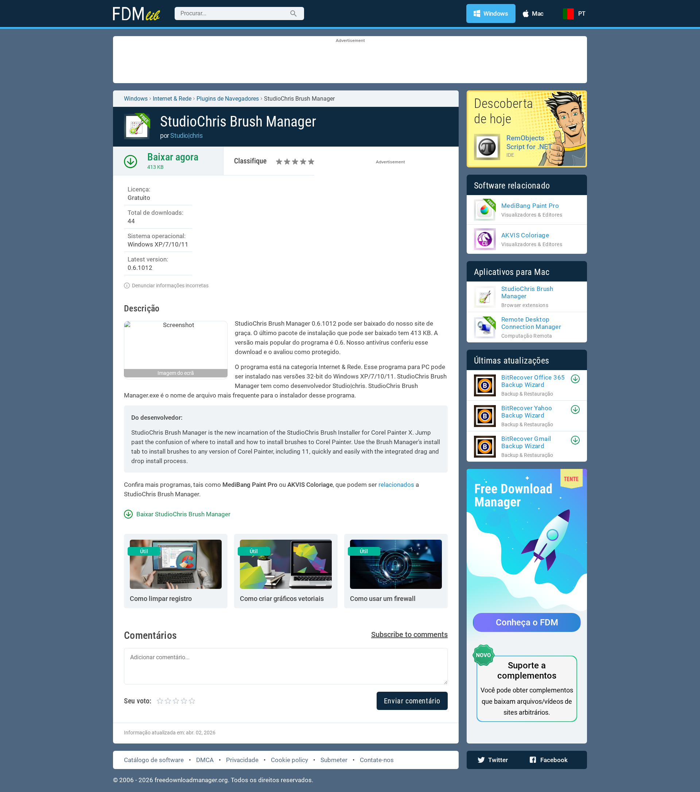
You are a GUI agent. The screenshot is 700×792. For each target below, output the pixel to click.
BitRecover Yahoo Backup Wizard (526, 411)
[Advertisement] (350, 60)
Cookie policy (289, 760)
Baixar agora (172, 157)
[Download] (575, 378)
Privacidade (242, 760)
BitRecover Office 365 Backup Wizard (533, 381)
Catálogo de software (154, 760)
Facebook (554, 760)
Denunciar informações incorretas (170, 285)
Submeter (333, 760)
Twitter (498, 760)
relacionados (396, 484)
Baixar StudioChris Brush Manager (183, 514)
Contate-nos (377, 760)
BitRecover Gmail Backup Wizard (526, 442)
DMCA (205, 760)
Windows (136, 98)
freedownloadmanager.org (191, 780)
